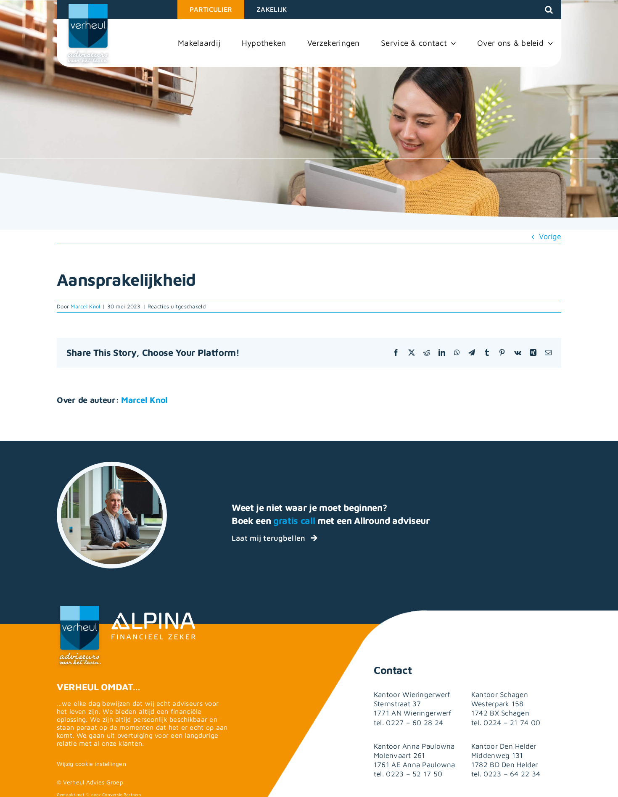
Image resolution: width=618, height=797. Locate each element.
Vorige (550, 236)
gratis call (294, 520)
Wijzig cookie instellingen (91, 763)
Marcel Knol (85, 306)
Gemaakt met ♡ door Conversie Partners (99, 794)
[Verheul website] (88, 34)
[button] (549, 10)
